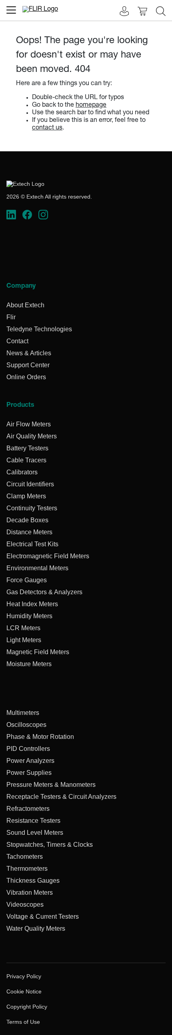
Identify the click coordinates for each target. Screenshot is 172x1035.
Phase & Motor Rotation (40, 736)
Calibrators (22, 472)
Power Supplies (29, 772)
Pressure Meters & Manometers (51, 784)
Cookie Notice (24, 991)
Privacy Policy (23, 976)
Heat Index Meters (32, 604)
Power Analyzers (30, 760)
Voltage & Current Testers (42, 916)
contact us (47, 128)
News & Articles (28, 353)
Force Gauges (26, 580)
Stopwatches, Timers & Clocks (49, 844)
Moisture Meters (29, 664)
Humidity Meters (29, 616)
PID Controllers (28, 748)
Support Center (28, 365)
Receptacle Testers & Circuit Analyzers (61, 796)
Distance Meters (29, 532)
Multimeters (22, 712)
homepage (91, 105)
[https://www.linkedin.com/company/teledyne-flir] (11, 215)
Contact (17, 341)
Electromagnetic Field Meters (47, 556)
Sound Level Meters (34, 832)
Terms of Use (23, 1022)
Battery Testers (27, 448)
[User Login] (120, 12)
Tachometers (24, 856)
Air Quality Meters (31, 436)
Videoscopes (25, 904)
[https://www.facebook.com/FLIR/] (27, 215)
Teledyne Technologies (39, 329)
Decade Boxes (27, 520)
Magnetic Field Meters (37, 652)
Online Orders (26, 377)
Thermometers (27, 868)
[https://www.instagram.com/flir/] (43, 215)
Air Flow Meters (28, 424)
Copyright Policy (26, 1006)
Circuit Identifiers (30, 484)
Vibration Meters (29, 892)
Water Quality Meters (35, 928)
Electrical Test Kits (32, 544)
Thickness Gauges (33, 880)
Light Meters (23, 640)
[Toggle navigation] (11, 10)
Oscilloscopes (26, 724)
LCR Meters (23, 628)
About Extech (25, 305)
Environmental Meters (37, 568)
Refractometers (28, 808)
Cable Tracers (26, 460)
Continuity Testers (31, 508)
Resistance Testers (33, 820)
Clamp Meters (26, 496)
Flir (11, 317)
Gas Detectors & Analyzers (44, 592)
